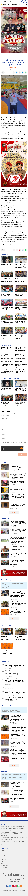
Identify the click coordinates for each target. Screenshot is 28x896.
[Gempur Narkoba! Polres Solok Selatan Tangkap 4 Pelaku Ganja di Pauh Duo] (5, 490)
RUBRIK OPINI (4, 865)
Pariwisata (3, 859)
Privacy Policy (20, 878)
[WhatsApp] (18, 886)
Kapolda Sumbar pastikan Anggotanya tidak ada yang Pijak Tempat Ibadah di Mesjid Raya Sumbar (18, 523)
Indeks (6, 878)
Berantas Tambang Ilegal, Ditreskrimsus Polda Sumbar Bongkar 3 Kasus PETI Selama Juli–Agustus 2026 (18, 743)
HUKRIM (3, 850)
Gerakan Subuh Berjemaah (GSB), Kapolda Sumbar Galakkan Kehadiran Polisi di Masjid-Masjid (18, 562)
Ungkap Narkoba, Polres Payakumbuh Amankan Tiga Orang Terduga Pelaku (17, 611)
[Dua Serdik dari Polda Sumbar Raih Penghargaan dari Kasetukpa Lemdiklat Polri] (21, 274)
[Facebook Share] (14, 72)
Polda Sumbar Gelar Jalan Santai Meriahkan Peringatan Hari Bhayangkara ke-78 (20, 337)
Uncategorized (4, 867)
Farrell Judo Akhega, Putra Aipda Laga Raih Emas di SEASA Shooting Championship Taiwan (20, 266)
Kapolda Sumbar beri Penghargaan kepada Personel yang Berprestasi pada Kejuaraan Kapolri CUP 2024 (21, 308)
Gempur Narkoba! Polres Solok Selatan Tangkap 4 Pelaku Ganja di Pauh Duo (18, 489)
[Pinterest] (13, 886)
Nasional (3, 852)
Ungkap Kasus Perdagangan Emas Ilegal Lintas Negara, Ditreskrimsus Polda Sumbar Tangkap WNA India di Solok (18, 751)
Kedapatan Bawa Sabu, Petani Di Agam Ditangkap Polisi (18, 554)
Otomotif (3, 857)
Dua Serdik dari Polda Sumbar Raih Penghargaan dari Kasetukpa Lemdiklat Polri (21, 280)
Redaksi (10, 879)
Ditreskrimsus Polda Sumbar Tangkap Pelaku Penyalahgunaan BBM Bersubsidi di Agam (17, 467)
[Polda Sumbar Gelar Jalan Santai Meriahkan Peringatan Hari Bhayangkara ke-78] (21, 330)
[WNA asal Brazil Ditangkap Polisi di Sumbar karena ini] (5, 483)
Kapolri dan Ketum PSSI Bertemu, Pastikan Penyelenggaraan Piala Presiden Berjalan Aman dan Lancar (6, 337)
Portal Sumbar (7, 1)
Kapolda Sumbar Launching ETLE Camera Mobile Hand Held (14, 698)
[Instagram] (15, 886)
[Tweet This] (17, 72)
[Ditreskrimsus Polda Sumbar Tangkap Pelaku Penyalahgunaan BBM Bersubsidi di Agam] (5, 467)
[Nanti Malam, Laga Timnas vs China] (7, 259)
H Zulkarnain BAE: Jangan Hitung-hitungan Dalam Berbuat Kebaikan (17, 548)
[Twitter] (10, 886)
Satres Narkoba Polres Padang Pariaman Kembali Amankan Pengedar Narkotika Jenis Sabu (18, 505)
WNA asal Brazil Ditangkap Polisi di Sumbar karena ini (17, 481)
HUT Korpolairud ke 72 (11, 687)
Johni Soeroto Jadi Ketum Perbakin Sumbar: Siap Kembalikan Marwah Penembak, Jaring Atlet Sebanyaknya (20, 294)
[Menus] (2, 1)
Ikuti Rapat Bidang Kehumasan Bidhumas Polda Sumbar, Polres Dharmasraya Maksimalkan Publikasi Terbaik (15, 681)
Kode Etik (12, 878)
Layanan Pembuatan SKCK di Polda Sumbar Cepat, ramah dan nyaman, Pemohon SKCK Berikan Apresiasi (18, 531)
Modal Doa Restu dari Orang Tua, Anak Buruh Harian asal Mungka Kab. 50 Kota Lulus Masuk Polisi (16, 665)
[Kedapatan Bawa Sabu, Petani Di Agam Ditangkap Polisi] (5, 555)
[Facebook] (7, 886)
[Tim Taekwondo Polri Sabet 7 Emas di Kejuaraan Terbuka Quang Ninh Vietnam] (7, 288)
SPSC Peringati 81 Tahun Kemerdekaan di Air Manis (17, 757)
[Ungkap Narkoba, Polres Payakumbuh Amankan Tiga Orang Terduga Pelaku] (5, 612)
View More (13, 512)
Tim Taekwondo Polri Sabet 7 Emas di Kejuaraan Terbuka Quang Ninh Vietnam (7, 294)
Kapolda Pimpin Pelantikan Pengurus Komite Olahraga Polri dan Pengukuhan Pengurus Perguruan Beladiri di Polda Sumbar (7, 323)
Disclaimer (17, 879)
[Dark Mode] (22, 1)
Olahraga (16, 67)
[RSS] (21, 886)
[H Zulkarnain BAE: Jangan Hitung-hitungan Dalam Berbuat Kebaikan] (5, 549)
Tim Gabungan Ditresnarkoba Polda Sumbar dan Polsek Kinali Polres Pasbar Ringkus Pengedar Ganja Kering (18, 497)
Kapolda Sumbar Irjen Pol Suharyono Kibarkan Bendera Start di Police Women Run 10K (7, 308)
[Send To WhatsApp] (26, 72)
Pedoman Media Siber (14, 881)
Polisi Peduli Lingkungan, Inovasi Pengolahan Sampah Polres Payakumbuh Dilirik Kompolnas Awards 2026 (18, 604)
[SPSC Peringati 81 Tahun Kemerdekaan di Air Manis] (5, 759)
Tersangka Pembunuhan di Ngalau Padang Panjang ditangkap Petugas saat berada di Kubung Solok (15, 692)
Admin (11, 67)
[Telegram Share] (23, 72)
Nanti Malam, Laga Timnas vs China (6, 265)
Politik (2, 863)
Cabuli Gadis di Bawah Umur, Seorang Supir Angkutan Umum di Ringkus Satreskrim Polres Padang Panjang (18, 475)
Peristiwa (3, 861)
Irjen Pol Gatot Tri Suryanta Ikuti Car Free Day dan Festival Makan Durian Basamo (7, 280)
